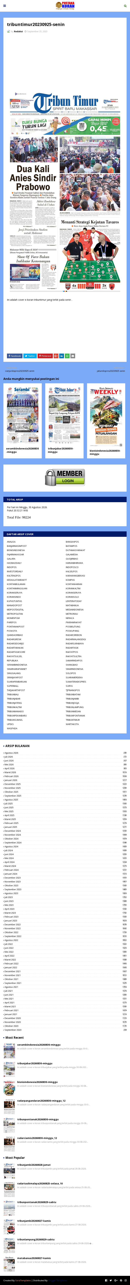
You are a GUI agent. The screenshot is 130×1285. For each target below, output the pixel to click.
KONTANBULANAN (16, 584)
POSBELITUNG (73, 626)
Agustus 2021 (66, 986)
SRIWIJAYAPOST (15, 677)
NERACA (70, 618)
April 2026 (66, 768)
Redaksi (18, 31)
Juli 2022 (66, 944)
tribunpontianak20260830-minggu (38, 1119)
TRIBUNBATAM (73, 694)
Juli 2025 (66, 803)
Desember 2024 (66, 830)
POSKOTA (12, 630)
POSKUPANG (72, 630)
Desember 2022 (66, 924)
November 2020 (66, 1022)
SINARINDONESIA (74, 668)
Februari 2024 (66, 869)
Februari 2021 (66, 1010)
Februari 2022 (66, 963)
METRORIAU (72, 613)
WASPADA (12, 728)
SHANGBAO (72, 664)
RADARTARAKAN (15, 647)
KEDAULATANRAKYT (17, 579)
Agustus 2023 (66, 893)
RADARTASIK (72, 647)
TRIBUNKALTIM (14, 707)
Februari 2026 (66, 776)
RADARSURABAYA (75, 643)
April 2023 (66, 908)
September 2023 (66, 889)
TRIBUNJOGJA (72, 702)
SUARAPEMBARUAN (17, 681)
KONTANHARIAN (74, 584)
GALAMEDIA (72, 554)
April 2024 (66, 862)
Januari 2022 (66, 967)
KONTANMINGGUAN (17, 588)
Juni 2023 (66, 901)
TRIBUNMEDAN (73, 711)
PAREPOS (12, 622)
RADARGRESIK (14, 639)
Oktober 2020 (66, 1025)
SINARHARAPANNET (17, 668)
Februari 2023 (66, 916)
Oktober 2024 (66, 838)
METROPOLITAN (15, 613)
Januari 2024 (66, 873)
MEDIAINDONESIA (74, 609)
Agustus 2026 (66, 752)
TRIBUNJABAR (13, 698)
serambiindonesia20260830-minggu (38, 1044)
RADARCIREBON (74, 635)
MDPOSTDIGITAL (15, 609)
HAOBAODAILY (14, 562)
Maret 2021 (66, 1006)
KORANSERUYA (14, 592)
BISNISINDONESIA (16, 550)
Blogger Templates (57, 1280)
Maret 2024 (66, 865)
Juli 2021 (66, 990)
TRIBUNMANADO (15, 711)
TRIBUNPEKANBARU (17, 715)
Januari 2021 (66, 1014)
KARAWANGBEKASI (75, 575)
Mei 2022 (66, 951)
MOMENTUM (13, 618)
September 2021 (66, 983)
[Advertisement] (65, 61)
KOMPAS (70, 579)
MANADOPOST (14, 605)
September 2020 (66, 1029)
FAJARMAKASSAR (15, 554)
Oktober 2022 (66, 932)
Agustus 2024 (66, 846)
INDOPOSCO (72, 567)
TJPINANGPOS (73, 690)
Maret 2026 (66, 772)
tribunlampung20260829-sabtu (36, 1239)
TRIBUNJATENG (14, 702)
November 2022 (66, 928)
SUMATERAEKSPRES (76, 681)
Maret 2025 (66, 819)
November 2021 (66, 975)
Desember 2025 (66, 784)
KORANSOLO (72, 596)
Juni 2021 (66, 994)
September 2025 (66, 795)
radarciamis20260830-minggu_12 (37, 1138)
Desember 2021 (66, 971)
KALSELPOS (72, 571)
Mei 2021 (66, 998)
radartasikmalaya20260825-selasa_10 (40, 1183)
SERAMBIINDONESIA (17, 664)
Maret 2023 (66, 912)
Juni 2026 (66, 760)
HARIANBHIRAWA (74, 562)
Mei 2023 (66, 904)
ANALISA (11, 541)
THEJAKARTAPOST (16, 690)
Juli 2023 (66, 897)
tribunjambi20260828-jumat (34, 1164)
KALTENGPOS (14, 575)
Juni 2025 (66, 807)
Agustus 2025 (66, 799)
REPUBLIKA (12, 660)
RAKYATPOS (72, 652)
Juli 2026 (66, 756)
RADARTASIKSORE (16, 652)
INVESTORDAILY (15, 571)
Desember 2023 (66, 877)
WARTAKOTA (72, 724)
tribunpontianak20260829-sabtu (36, 1202)
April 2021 (66, 1002)
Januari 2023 (66, 920)
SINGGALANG (14, 673)
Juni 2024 (66, 854)
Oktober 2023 (66, 885)
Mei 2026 (66, 764)
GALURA (11, 558)
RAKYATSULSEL (14, 656)
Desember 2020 (66, 1018)
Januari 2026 (66, 780)
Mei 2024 (66, 858)
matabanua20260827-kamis (34, 1258)
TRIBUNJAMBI (72, 698)
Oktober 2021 (66, 979)
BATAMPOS (71, 545)
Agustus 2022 (66, 940)
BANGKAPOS (72, 541)
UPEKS (10, 724)
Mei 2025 (66, 811)
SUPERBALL (12, 685)
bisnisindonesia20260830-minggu (37, 1082)
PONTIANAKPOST (15, 626)
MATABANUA (72, 605)
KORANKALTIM (73, 588)
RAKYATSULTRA (73, 656)
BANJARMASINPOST (17, 545)
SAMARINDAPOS (74, 660)
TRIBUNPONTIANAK (75, 715)
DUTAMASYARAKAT (75, 550)
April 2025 (66, 815)
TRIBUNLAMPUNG (75, 707)
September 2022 (66, 936)
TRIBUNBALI (13, 694)
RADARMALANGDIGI (76, 639)
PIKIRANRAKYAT (74, 622)
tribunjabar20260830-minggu (34, 1063)
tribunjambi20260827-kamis (34, 1220)
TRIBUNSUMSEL (15, 719)
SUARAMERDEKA (74, 677)
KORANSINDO (14, 596)
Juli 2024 (66, 850)
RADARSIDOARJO (15, 643)
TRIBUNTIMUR (73, 719)
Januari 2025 (66, 826)
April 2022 (66, 955)
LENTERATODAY (74, 601)
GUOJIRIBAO (72, 558)
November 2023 (66, 881)
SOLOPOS (71, 673)
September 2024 (66, 842)
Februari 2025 (66, 823)
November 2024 (66, 834)
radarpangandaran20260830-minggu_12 (41, 1100)
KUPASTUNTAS (14, 601)
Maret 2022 (66, 959)
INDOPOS (12, 567)
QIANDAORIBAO (15, 635)
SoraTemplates (23, 1280)
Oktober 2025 (66, 791)
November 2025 (66, 787)
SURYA (69, 685)
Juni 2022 (66, 947)
